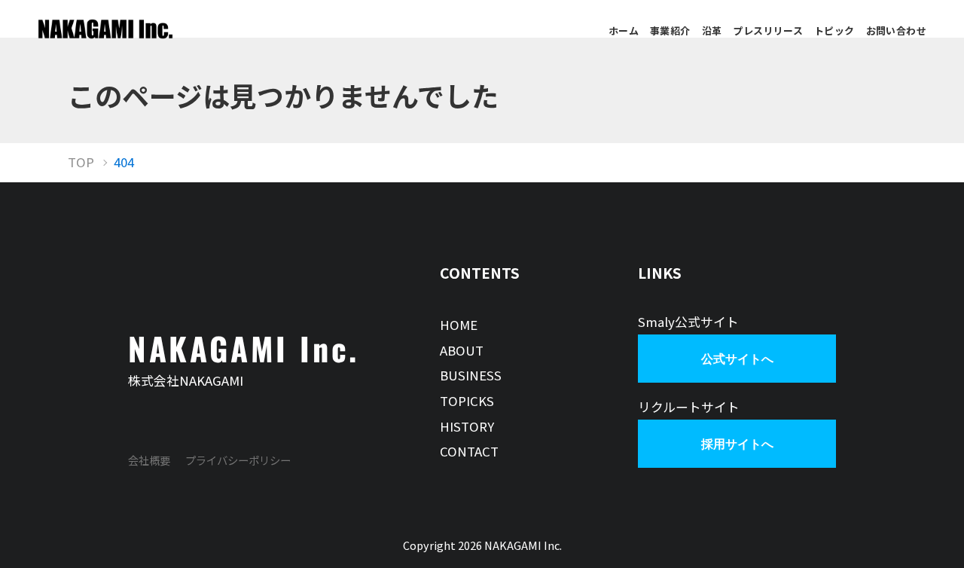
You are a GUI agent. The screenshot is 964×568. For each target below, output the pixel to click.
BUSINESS (471, 375)
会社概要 (149, 460)
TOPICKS (467, 401)
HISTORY (467, 426)
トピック (834, 30)
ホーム (624, 30)
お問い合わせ (896, 30)
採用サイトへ (737, 444)
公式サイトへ (737, 359)
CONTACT (469, 451)
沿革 (712, 30)
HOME (458, 325)
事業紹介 (670, 30)
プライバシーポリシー (238, 460)
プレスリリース (768, 30)
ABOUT (462, 350)
